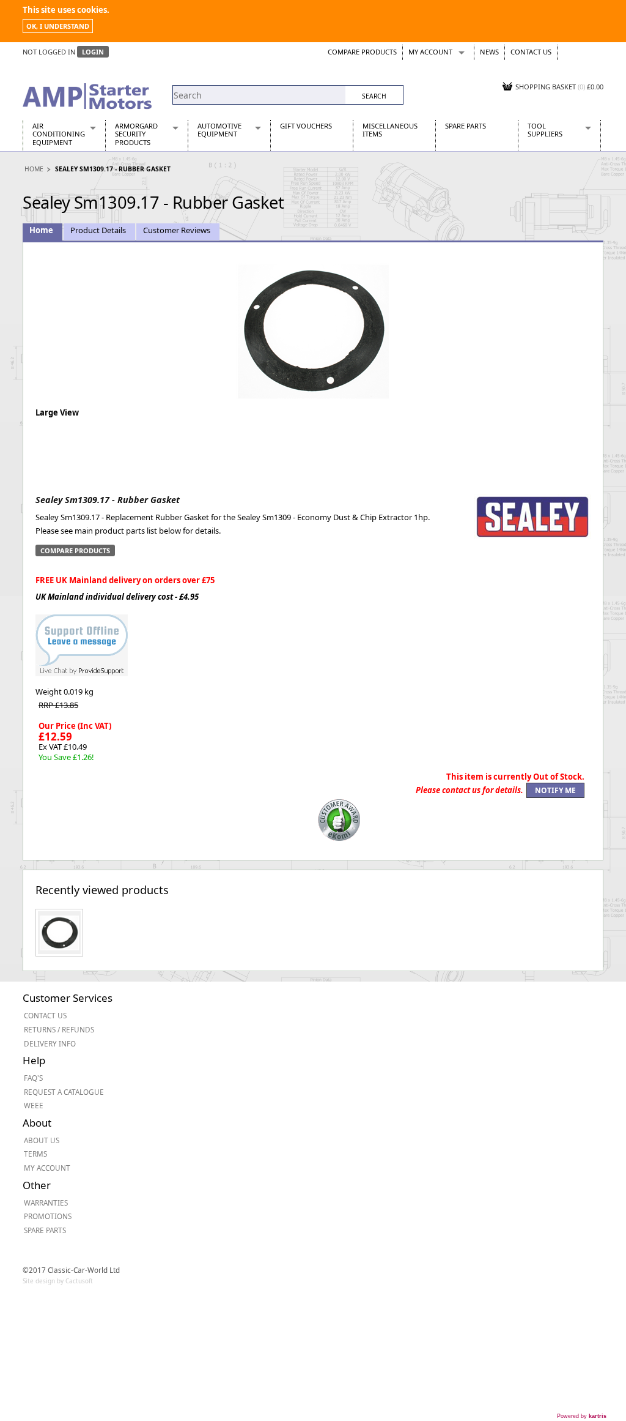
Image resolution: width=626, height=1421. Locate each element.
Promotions (48, 1216)
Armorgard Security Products (136, 134)
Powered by (581, 1416)
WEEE (33, 1105)
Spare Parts (465, 125)
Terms (35, 1153)
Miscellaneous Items (390, 129)
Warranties (46, 1202)
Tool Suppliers (545, 129)
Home (33, 169)
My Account (430, 51)
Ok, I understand (57, 26)
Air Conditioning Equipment (58, 134)
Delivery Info (50, 1043)
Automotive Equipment (219, 129)
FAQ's (33, 1078)
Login (93, 51)
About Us (41, 1140)
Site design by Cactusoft (58, 1281)
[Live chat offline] (81, 638)
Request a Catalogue (64, 1092)
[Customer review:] (339, 818)
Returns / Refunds (59, 1029)
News (489, 51)
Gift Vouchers (306, 125)
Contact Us (530, 51)
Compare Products (362, 51)
